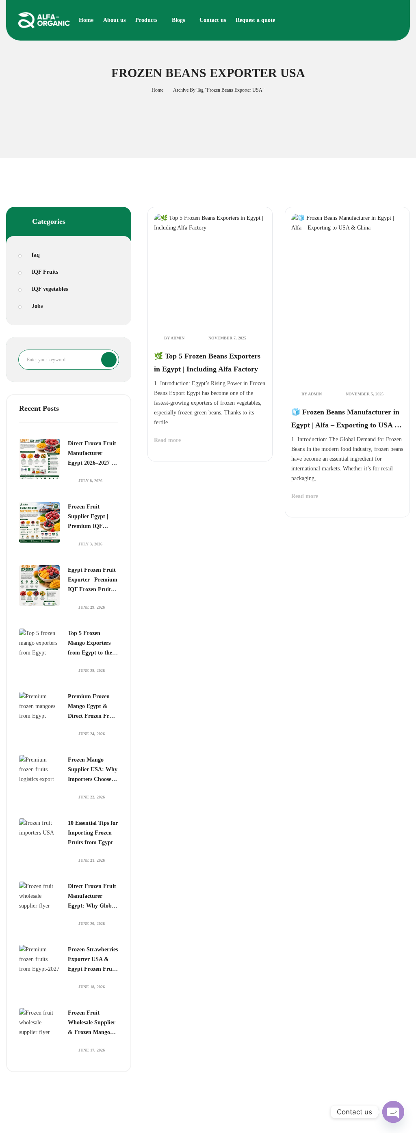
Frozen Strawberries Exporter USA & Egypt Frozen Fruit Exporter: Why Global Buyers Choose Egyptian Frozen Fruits (93, 960)
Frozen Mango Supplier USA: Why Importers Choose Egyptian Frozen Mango (92, 770)
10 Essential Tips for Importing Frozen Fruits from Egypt (93, 832)
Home (157, 90)
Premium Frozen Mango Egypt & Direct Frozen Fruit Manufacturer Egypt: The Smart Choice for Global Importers (92, 707)
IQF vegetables (50, 289)
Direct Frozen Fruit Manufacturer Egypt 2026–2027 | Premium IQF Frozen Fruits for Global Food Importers (92, 454)
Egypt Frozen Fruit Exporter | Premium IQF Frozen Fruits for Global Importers (92, 580)
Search (109, 359)
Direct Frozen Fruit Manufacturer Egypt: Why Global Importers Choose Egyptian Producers (92, 897)
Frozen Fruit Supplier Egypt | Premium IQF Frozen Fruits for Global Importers (89, 517)
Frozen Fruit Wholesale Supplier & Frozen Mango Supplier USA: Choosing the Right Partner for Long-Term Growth (91, 1023)
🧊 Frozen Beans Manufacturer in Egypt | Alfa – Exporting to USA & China (346, 419)
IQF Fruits (45, 272)
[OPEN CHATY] (393, 1112)
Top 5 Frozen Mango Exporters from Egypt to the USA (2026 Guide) (90, 644)
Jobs (37, 306)
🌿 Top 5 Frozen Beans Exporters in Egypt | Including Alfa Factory (207, 362)
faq (36, 255)
